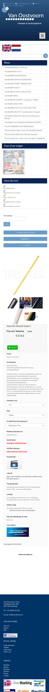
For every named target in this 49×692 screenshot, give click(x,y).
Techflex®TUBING (11, 96)
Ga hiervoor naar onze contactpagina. (22, 510)
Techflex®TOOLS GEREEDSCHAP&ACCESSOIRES (22, 122)
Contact (6, 676)
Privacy (6, 673)
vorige (27, 245)
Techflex (6, 647)
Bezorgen (7, 669)
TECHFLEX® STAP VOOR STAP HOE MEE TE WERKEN (24, 139)
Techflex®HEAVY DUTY (13, 72)
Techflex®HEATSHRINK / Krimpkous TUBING (21, 100)
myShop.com (28, 554)
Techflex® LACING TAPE (13, 104)
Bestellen (7, 665)
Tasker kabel (8, 650)
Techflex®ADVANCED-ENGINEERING (18, 80)
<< (25, 232)
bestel (14, 347)
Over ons (8, 4)
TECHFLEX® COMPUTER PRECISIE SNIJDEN (20, 134)
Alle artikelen (8, 216)
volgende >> (25, 239)
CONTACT (8, 6)
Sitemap (6, 671)
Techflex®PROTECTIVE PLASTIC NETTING (20, 108)
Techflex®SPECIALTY (12, 88)
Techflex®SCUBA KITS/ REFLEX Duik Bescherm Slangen (22, 117)
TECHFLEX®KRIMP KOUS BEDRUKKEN (18, 126)
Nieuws (6, 628)
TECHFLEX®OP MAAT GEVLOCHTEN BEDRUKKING (23, 130)
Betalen (6, 667)
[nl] (16, 48)
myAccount (19, 6)
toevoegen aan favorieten (12, 544)
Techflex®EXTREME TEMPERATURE (18, 84)
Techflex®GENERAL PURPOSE (15, 68)
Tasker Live (7, 652)
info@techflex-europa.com (13, 171)
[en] (6, 48)
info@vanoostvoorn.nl (16, 615)
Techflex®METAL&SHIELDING (15, 76)
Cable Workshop (9, 645)
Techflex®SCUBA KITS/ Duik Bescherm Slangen (22, 112)
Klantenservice (23, 4)
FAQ (35, 4)
